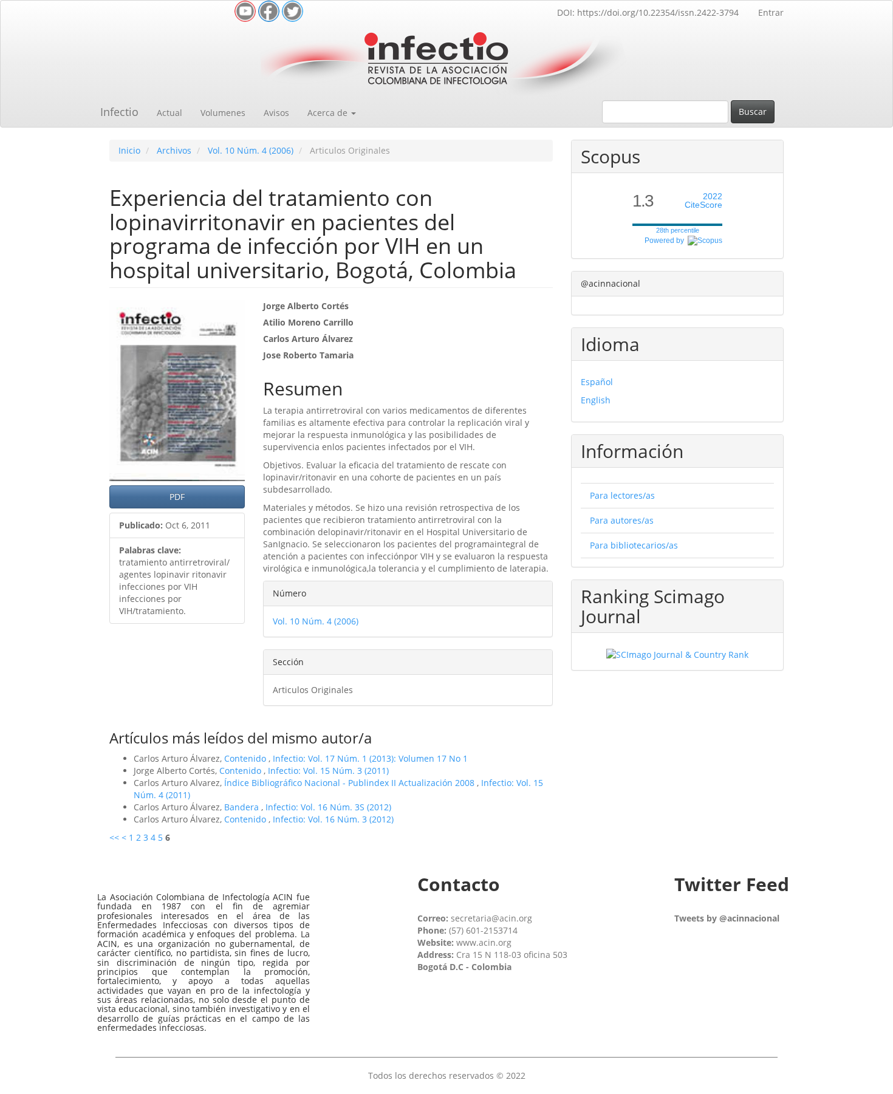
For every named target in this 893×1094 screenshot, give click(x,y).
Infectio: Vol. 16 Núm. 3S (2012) (328, 807)
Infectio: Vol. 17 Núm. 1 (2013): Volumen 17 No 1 (370, 758)
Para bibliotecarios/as (634, 545)
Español (597, 382)
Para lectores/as (622, 495)
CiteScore (703, 201)
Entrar (771, 12)
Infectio (119, 111)
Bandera (242, 807)
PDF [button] (177, 496)
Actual (169, 112)
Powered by (666, 240)
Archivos (174, 150)
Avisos (276, 112)
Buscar (753, 111)
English (596, 400)
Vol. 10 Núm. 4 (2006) (250, 150)
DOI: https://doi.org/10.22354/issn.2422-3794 (648, 12)
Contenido (246, 758)
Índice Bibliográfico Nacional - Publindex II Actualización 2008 (350, 782)
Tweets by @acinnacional (726, 918)
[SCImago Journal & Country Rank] (677, 654)
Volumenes (222, 112)
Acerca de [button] (328, 112)
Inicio (129, 150)
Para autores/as (622, 520)
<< (114, 837)
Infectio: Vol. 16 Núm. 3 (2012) (333, 819)
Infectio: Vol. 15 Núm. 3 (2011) (328, 770)
